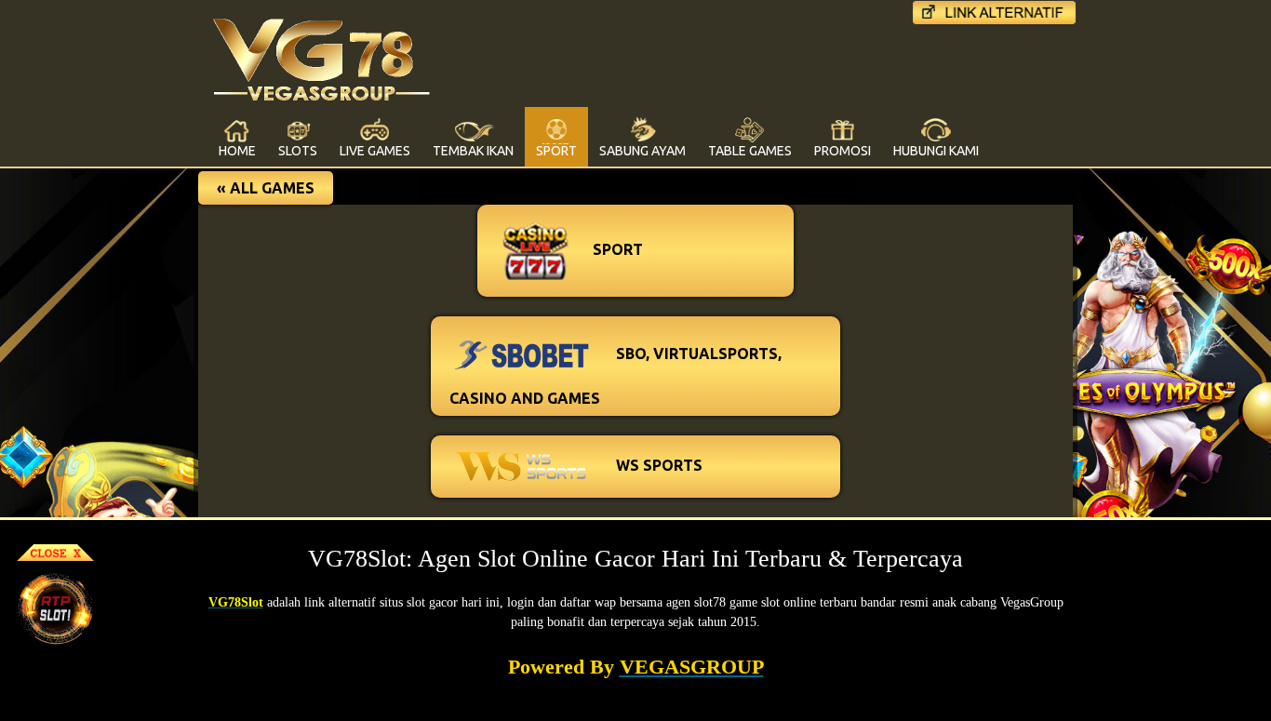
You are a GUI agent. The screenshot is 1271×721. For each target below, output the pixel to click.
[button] (265, 188)
